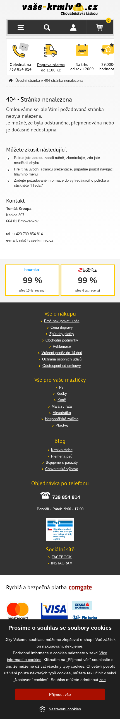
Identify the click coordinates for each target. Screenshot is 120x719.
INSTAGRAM (62, 563)
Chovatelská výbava (61, 469)
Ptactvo (62, 425)
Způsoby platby (61, 334)
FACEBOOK (62, 557)
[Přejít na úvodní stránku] (60, 9)
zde (102, 679)
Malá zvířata (62, 406)
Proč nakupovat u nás (62, 321)
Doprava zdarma (51, 64)
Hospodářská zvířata (61, 419)
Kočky (62, 393)
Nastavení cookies (65, 709)
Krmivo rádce (62, 450)
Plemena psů (61, 456)
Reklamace (62, 346)
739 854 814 (20, 69)
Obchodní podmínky (61, 340)
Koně (61, 400)
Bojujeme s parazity (62, 462)
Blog (60, 440)
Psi (61, 387)
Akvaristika (62, 413)
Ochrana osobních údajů (61, 359)
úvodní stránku (41, 169)
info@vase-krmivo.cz (36, 240)
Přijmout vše (60, 694)
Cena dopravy (62, 327)
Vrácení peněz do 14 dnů (62, 353)
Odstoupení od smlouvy (61, 366)
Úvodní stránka (27, 80)
